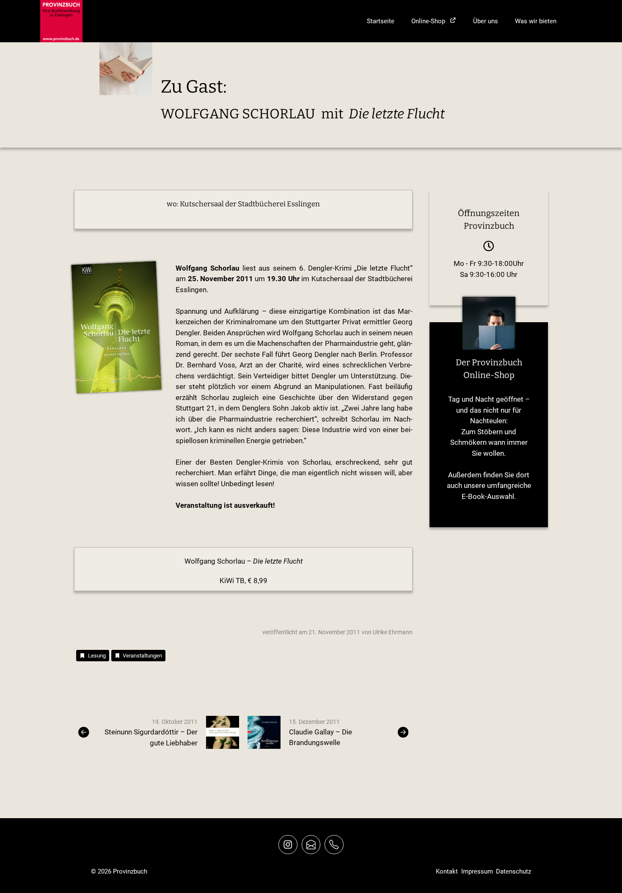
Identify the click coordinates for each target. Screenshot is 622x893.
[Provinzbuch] (61, 21)
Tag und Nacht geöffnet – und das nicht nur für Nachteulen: (489, 410)
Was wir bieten (535, 21)
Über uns (485, 21)
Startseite (380, 21)
